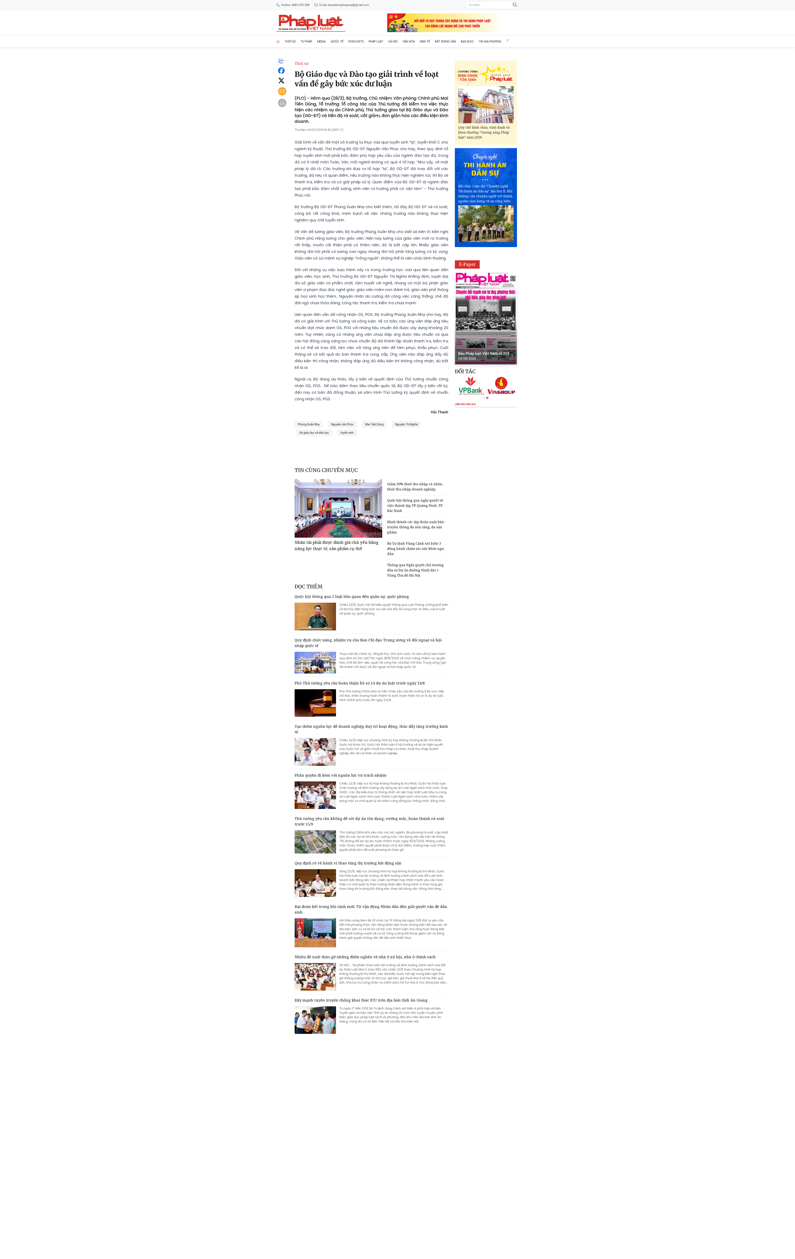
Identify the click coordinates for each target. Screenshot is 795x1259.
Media (321, 41)
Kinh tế (425, 41)
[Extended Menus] (508, 40)
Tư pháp (306, 41)
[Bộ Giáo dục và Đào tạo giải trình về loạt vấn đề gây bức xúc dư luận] (311, 22)
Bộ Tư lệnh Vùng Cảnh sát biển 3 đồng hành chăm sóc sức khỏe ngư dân (415, 548)
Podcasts (356, 41)
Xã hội (393, 41)
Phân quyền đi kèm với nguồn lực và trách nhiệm (341, 775)
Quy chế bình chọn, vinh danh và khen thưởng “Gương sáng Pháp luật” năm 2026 (484, 132)
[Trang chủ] (278, 41)
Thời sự (290, 41)
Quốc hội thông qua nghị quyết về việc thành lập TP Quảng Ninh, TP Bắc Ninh (415, 505)
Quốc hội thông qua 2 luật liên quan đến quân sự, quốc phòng (352, 596)
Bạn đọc (467, 41)
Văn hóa (408, 41)
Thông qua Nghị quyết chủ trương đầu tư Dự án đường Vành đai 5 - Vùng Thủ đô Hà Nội (415, 570)
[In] (282, 103)
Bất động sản (445, 41)
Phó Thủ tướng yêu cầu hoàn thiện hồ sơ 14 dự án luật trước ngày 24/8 (360, 683)
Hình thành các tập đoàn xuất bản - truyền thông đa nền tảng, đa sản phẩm (416, 527)
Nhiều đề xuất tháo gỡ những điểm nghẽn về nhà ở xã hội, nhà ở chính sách (365, 956)
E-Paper (467, 264)
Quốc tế (337, 41)
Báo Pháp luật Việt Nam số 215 (483, 353)
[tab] (484, 398)
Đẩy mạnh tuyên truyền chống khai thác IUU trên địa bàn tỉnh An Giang (361, 1000)
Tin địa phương (490, 41)
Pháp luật (376, 41)
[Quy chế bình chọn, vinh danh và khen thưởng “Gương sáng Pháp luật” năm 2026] (486, 104)
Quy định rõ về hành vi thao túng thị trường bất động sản (348, 863)
